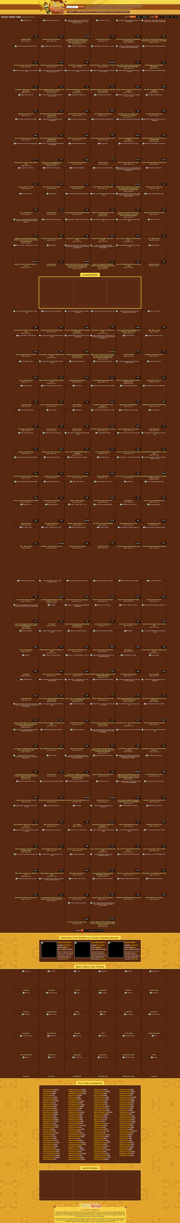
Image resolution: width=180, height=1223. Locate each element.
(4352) (76, 1104)
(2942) (51, 1151)
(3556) (127, 1151)
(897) (126, 1093)
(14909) (75, 1103)
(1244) (100, 1133)
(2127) (126, 1103)
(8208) (51, 1157)
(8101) (126, 1099)
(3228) (75, 1140)
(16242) (101, 1159)
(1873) (75, 1127)
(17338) (49, 1131)
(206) (50, 1133)
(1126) (75, 1155)
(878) (101, 1131)
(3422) (101, 1146)
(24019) (51, 1155)
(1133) (101, 1123)
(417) (101, 1104)
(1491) (50, 1138)
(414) (126, 1153)
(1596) (101, 1097)
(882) (126, 1106)
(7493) (101, 1103)
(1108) (49, 1093)
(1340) (100, 1148)
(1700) (101, 1110)
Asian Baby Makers (98, 942)
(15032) (103, 1112)
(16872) (125, 1135)
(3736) (102, 1155)
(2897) (101, 1136)
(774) (102, 1157)
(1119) (49, 1095)
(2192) (49, 1103)
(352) (125, 1140)
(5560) (100, 1138)
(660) (51, 1142)
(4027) (75, 1146)
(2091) (76, 1136)
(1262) (126, 1127)
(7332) (127, 1118)
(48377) (51, 1089)
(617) (74, 1138)
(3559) (127, 1101)
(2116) (126, 1133)
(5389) (126, 1125)
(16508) (126, 1110)
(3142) (76, 1129)
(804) (76, 1121)
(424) (126, 1155)
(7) (51, 1153)
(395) (101, 1099)
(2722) (50, 1106)
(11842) (76, 1142)
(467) (100, 1116)
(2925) (75, 1123)
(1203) (127, 1116)
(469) (77, 1144)
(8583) (75, 1148)
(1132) (49, 1123)
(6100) (101, 1140)
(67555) (76, 1150)
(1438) (50, 1108)
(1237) (126, 1123)
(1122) (126, 1144)
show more (65, 959)
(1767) (126, 1146)
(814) (50, 1110)
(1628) (76, 1106)
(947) (49, 1159)
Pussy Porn (67, 945)
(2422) (50, 1144)
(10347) (77, 1153)
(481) (100, 1125)
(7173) (101, 1108)
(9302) (100, 1151)
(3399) (126, 1108)
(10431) (76, 1112)
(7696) (75, 1108)
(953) (50, 1148)
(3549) (76, 1157)
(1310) (49, 1136)
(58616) (51, 1120)
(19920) (77, 1089)
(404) (49, 1129)
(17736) (101, 1118)
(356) (125, 1138)
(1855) (51, 1150)
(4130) (50, 1127)
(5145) (75, 1133)
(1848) (101, 1089)
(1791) (50, 1121)
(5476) (126, 1142)
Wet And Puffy (130, 942)
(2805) (77, 1135)
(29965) (126, 1129)
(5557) (74, 1099)
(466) (75, 1151)
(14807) (50, 1099)
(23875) (50, 1118)
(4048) (100, 1095)
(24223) (49, 1091)
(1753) (100, 1120)
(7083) (102, 1091)
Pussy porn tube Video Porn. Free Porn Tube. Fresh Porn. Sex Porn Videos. (57, 7)
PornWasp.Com (90, 5)
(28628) (50, 1114)
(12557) (76, 1159)
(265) (100, 1127)
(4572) (50, 1104)
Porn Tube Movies (85, 1209)
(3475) (126, 1104)
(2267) (100, 1144)
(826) (74, 1097)
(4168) (74, 1131)
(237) (125, 1095)
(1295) (49, 1135)
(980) (75, 1118)
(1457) (75, 1116)
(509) (100, 1093)
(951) (76, 1101)
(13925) (77, 1093)
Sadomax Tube (95, 1209)
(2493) (125, 1150)
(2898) (126, 1148)
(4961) (50, 1146)
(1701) (100, 1101)
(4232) (77, 1091)
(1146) (75, 1120)
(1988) (101, 1129)
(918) (77, 1125)
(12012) (128, 1131)
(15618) (127, 1097)
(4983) (126, 1089)
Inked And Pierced (64, 942)
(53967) (51, 1125)
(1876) (101, 1135)
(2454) (127, 1112)
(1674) (74, 1110)
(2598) (126, 1120)
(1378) (49, 1116)
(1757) (50, 1140)
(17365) (50, 1097)
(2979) (99, 1121)
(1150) (125, 1114)
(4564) (127, 1091)
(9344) (75, 1095)
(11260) (101, 1114)
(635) (50, 1101)
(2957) (102, 1142)
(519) (125, 1136)
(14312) (101, 1106)
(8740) (50, 1112)
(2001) (75, 1114)
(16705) (102, 1150)
